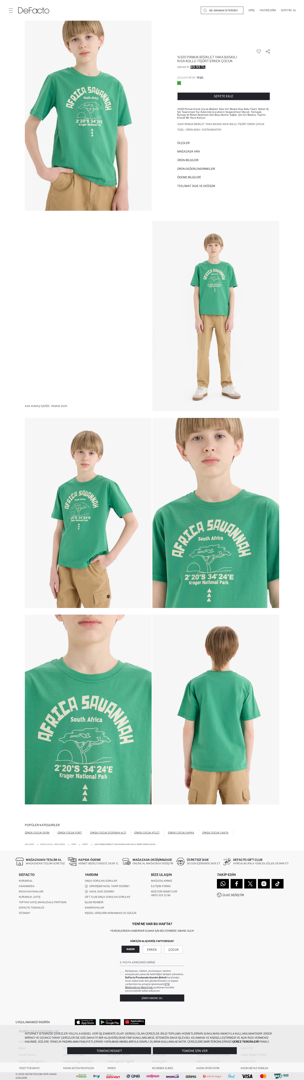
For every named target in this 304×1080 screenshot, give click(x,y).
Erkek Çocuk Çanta (215, 832)
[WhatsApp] (223, 884)
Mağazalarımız (161, 880)
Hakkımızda (27, 886)
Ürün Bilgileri (188, 160)
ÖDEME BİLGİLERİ (189, 177)
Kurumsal (26, 880)
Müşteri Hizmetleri (164, 891)
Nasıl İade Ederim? (101, 891)
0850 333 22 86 (161, 895)
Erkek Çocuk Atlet (147, 832)
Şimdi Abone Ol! (152, 998)
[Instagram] (264, 884)
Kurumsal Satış (30, 896)
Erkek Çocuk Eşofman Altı (108, 832)
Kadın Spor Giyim (207, 1068)
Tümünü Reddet (109, 1051)
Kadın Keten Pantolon (78, 1068)
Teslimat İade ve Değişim (196, 186)
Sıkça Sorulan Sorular (101, 880)
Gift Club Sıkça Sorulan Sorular (107, 896)
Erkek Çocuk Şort (69, 832)
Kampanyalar (94, 907)
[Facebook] (237, 884)
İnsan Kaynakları (31, 891)
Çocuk (173, 949)
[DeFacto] (33, 10)
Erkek (152, 949)
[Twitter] (250, 884)
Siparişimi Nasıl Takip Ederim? (108, 886)
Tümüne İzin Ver (195, 1051)
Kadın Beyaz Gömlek (254, 1068)
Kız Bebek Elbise (162, 1068)
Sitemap (24, 913)
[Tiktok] (278, 884)
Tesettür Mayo (29, 1068)
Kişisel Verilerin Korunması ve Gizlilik (110, 913)
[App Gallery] (134, 1022)
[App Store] (85, 1022)
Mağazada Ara (188, 151)
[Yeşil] (179, 83)
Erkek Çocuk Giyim (37, 832)
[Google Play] (110, 1022)
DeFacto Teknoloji (31, 907)
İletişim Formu (161, 886)
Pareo (112, 1068)
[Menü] (10, 10)
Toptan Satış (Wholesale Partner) (42, 902)
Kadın (131, 949)
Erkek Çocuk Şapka (181, 832)
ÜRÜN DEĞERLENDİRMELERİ (196, 168)
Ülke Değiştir (233, 895)
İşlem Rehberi (94, 902)
